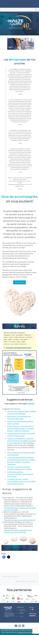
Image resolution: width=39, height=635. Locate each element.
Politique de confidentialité (27, 632)
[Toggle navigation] (3, 2)
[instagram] (19, 626)
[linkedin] (23, 626)
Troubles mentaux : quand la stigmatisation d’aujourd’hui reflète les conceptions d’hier (21, 481)
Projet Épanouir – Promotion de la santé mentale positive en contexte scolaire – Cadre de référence (20, 428)
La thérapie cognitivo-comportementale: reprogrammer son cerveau (20, 474)
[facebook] (16, 626)
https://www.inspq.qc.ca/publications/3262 (19, 520)
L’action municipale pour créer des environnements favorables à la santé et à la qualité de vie (21, 441)
